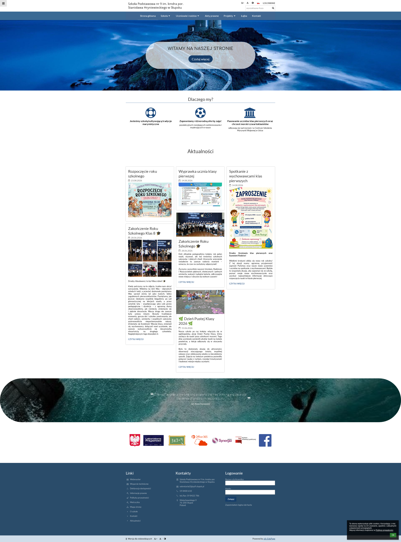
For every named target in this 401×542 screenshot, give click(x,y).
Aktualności (135, 520)
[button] (252, 3)
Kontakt (133, 516)
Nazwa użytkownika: (234, 479)
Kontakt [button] (256, 15)
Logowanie (269, 3)
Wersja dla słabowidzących (139, 538)
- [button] (248, 3)
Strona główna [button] (148, 15)
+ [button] (243, 3)
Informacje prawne (138, 493)
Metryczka (135, 502)
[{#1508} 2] (177, 440)
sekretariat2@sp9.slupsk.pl (192, 486)
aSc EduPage (269, 538)
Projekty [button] (228, 15)
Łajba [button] (244, 15)
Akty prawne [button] (212, 15)
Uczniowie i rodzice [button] (186, 15)
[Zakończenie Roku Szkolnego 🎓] (200, 225)
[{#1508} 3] (199, 440)
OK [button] (393, 535)
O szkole (134, 511)
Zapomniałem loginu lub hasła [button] (238, 505)
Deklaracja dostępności (140, 488)
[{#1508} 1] (153, 440)
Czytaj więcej (200, 59)
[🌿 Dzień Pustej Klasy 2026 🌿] (200, 302)
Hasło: (228, 488)
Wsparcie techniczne (139, 484)
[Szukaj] (273, 8)
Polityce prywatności (384, 530)
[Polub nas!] (265, 440)
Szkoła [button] (164, 15)
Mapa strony (135, 507)
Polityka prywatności (139, 497)
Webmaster (135, 479)
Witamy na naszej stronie (200, 48)
